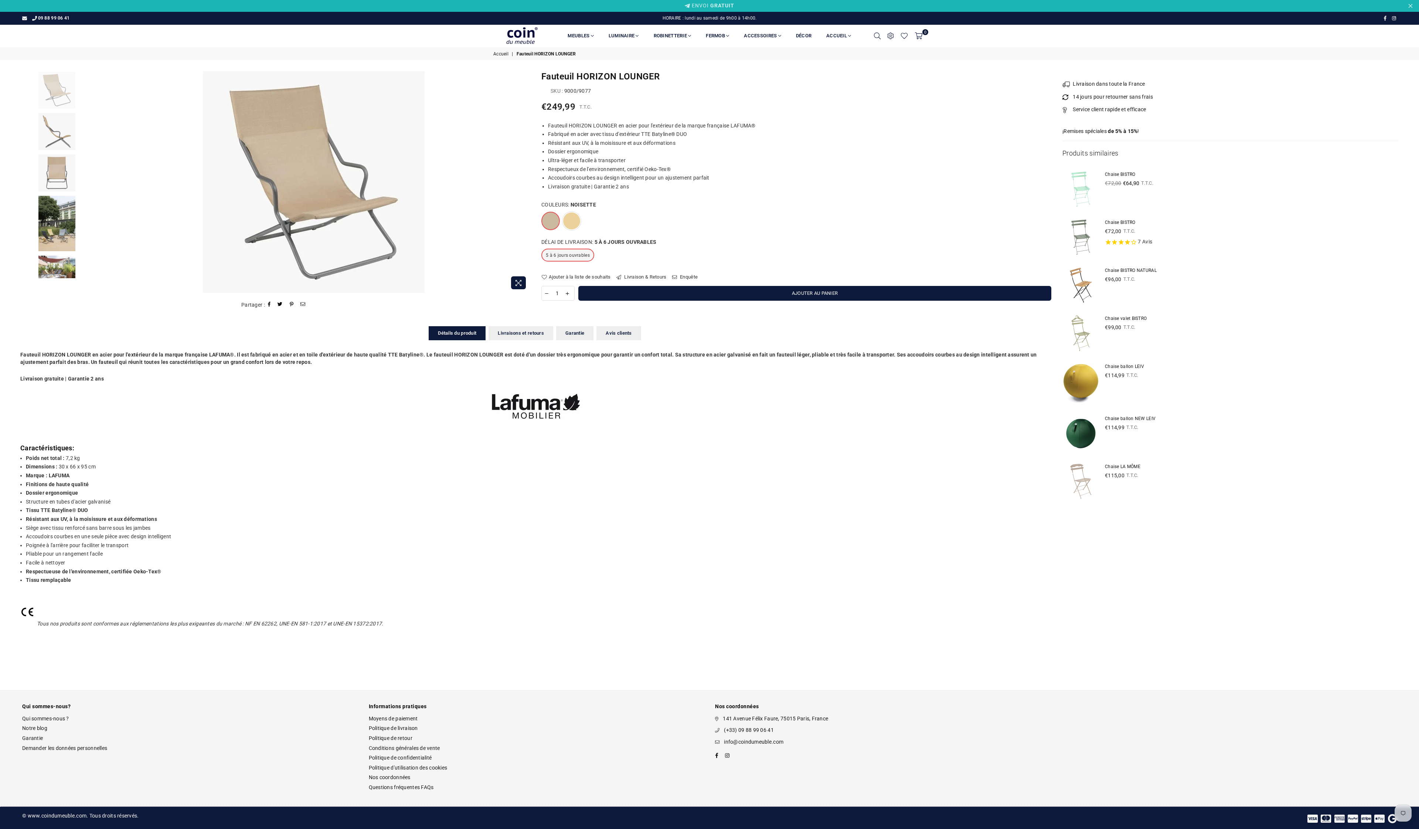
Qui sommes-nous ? (45, 718)
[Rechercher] (877, 35)
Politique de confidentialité (400, 758)
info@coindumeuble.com (753, 742)
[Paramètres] (890, 35)
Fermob (716, 35)
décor (803, 35)
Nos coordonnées (390, 777)
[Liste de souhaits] (904, 35)
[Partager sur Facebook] (269, 305)
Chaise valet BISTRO (1126, 318)
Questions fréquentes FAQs (401, 787)
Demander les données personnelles (64, 748)
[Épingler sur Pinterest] (292, 305)
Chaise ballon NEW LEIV (1130, 418)
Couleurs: (568, 205)
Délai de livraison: (599, 242)
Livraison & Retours (645, 277)
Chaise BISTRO (1120, 174)
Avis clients (619, 333)
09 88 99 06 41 (53, 18)
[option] (313, 182)
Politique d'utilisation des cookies (408, 768)
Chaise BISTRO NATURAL (1131, 270)
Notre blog (34, 728)
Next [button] (523, 182)
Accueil (837, 35)
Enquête (688, 277)
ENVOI (712, 5)
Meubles (579, 35)
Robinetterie (671, 35)
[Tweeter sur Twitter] (280, 305)
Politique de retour (390, 738)
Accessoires (761, 35)
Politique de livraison (393, 728)
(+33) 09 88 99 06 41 (749, 730)
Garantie (574, 333)
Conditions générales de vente (404, 748)
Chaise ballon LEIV (1124, 366)
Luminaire (622, 35)
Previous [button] (103, 182)
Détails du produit (457, 333)
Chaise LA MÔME (1122, 466)
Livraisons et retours (521, 333)
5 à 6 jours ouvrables (568, 255)
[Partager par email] (303, 305)
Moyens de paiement (393, 718)
